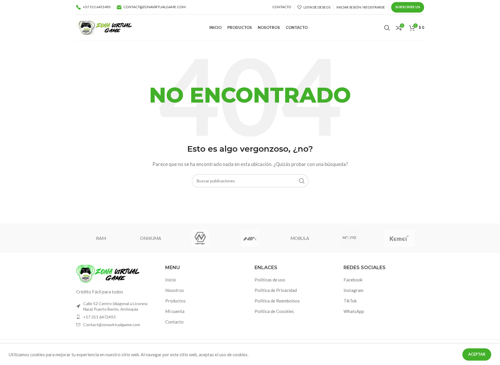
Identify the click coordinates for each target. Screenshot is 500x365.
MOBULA (299, 238)
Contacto (174, 321)
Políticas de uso (270, 279)
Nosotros (174, 290)
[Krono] (349, 238)
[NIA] (250, 238)
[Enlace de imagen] (108, 273)
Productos (175, 300)
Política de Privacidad (276, 290)
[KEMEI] (399, 238)
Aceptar (476, 354)
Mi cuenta (174, 311)
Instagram (353, 290)
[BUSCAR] (302, 181)
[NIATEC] (200, 238)
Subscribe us (407, 7)
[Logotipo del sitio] (104, 27)
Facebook (353, 279)
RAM (101, 238)
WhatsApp (354, 311)
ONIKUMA (150, 238)
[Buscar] (387, 28)
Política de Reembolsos (277, 300)
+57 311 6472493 (99, 316)
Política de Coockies (274, 311)
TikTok (350, 300)
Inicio (170, 279)
